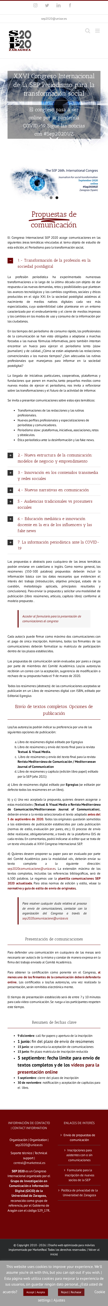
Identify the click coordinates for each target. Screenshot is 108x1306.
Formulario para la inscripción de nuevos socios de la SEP (79, 1175)
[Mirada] (54, 105)
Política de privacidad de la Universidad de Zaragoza (79, 1193)
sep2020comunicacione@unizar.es (32, 868)
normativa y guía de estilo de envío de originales (42, 888)
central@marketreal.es (29, 1163)
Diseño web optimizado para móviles (71, 1245)
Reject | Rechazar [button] (71, 1292)
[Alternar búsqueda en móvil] (87, 30)
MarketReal (40, 1249)
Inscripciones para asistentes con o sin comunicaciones (79, 1155)
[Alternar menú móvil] (97, 30)
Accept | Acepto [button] (35, 1292)
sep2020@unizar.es (54, 18)
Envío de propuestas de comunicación (79, 1137)
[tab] (54, 263)
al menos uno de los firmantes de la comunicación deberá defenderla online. (54, 977)
